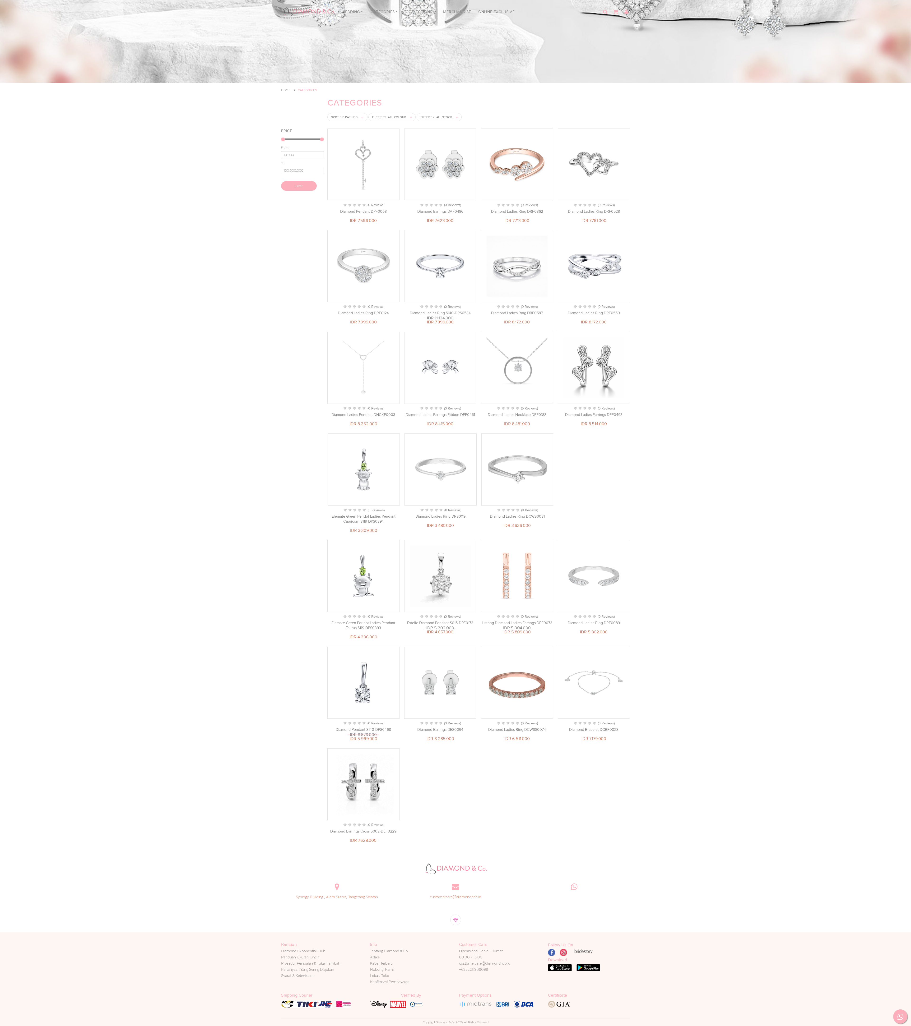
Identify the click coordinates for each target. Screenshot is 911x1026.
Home (286, 90)
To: (283, 163)
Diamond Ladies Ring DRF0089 (594, 623)
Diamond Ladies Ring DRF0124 (363, 313)
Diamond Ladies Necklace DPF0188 (517, 415)
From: (285, 147)
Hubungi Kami (382, 969)
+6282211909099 (473, 969)
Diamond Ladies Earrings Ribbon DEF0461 (440, 415)
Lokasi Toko (379, 975)
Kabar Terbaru (381, 963)
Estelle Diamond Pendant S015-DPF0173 (440, 623)
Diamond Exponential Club (303, 951)
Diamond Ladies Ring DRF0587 (517, 313)
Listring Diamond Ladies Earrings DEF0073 (517, 623)
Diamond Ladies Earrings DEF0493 (594, 415)
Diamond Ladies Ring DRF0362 (517, 211)
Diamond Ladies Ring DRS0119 (440, 516)
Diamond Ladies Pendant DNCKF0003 (363, 415)
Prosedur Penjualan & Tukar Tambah (310, 963)
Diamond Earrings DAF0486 (440, 211)
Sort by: (344, 117)
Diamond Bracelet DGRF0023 (593, 729)
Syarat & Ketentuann (298, 975)
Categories (383, 12)
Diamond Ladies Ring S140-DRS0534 (440, 313)
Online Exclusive (496, 12)
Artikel (375, 957)
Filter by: (389, 117)
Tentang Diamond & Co (389, 951)
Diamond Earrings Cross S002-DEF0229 (363, 831)
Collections (420, 12)
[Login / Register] (626, 11)
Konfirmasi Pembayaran (389, 982)
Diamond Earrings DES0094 (440, 729)
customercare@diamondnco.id (455, 897)
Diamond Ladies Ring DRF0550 (594, 313)
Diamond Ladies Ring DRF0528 (594, 211)
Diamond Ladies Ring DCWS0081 (517, 516)
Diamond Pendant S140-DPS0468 (363, 729)
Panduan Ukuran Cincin (300, 957)
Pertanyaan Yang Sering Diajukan (307, 969)
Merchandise (457, 12)
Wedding (351, 12)
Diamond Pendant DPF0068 (363, 211)
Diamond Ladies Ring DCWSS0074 (517, 729)
